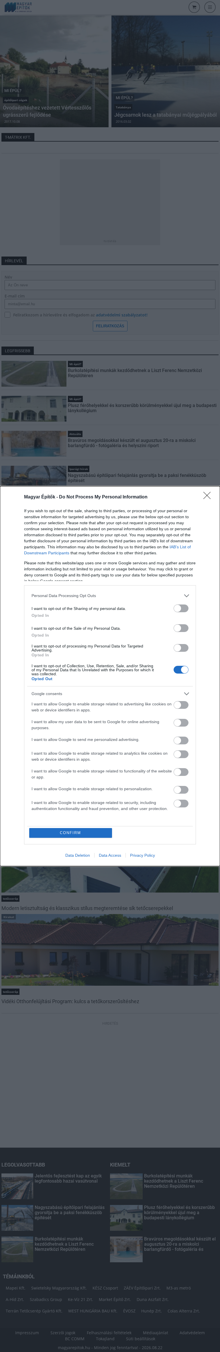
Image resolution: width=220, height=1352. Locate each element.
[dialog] (110, 676)
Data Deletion (77, 855)
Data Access (110, 855)
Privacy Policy (142, 855)
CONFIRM (70, 833)
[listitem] (110, 596)
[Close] (208, 497)
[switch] (181, 608)
